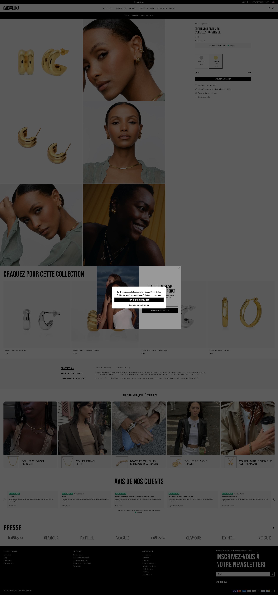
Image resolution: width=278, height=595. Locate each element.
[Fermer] (163, 289)
